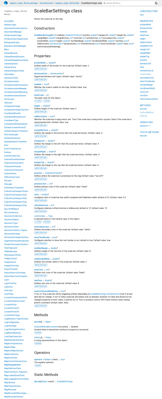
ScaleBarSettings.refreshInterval (105, 294)
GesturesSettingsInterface (16, 237)
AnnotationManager (13, 32)
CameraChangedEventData (16, 60)
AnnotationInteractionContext (17, 28)
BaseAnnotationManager (15, 46)
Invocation (53, 327)
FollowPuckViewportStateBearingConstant (23, 198)
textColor (38, 269)
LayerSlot (8, 287)
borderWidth (40, 63)
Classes (9, 21)
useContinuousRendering (46, 291)
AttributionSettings (13, 35)
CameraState (10, 67)
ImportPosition (11, 269)
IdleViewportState (12, 255)
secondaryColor (41, 227)
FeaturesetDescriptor (14, 163)
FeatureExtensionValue (14, 159)
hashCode (39, 95)
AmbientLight (10, 25)
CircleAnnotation (11, 81)
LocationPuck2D (11, 308)
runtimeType (39, 216)
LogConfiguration (11, 322)
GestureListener (11, 226)
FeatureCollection (12, 156)
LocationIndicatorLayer (14, 301)
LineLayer (8, 290)
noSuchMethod (41, 327)
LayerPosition (10, 283)
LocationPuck (10, 304)
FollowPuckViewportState (16, 191)
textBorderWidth (42, 259)
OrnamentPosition (73, 35)
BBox (6, 49)
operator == (39, 359)
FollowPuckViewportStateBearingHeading (23, 205)
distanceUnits (40, 73)
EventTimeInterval (12, 149)
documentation (46, 3)
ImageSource (10, 262)
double (94, 35)
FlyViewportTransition (14, 187)
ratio (36, 194)
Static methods (149, 132)
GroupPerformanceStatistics (17, 244)
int (71, 38)
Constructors (149, 11)
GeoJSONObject (11, 209)
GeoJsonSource (11, 212)
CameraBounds (10, 53)
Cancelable (9, 74)
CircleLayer (9, 99)
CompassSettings (12, 106)
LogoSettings (10, 326)
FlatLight (8, 184)
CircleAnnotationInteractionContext (20, 85)
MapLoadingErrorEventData (16, 379)
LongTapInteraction (13, 336)
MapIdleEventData (12, 368)
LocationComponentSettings (17, 297)
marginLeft (39, 141)
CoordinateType (11, 120)
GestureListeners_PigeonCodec (18, 230)
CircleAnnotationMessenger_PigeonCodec (23, 92)
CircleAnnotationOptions (15, 95)
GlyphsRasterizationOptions (16, 241)
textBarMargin (41, 248)
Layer (6, 280)
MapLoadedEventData (14, 375)
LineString (8, 294)
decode (37, 381)
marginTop (39, 162)
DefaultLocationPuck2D (15, 127)
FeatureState (10, 173)
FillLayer (8, 180)
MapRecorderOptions (13, 396)
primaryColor (40, 184)
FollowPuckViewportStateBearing (19, 195)
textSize (38, 280)
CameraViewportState (14, 71)
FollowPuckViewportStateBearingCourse (22, 202)
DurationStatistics (12, 138)
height (37, 106)
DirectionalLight (11, 134)
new (142, 15)
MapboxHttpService (13, 343)
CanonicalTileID (11, 78)
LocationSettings (12, 315)
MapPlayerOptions (12, 386)
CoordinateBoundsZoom (15, 117)
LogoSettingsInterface (14, 329)
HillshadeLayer (10, 251)
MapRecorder (10, 389)
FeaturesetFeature (12, 166)
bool (54, 35)
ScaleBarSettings (42, 35)
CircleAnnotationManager (15, 88)
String (48, 337)
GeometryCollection (13, 216)
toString (37, 337)
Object (48, 322)
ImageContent (10, 258)
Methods (145, 105)
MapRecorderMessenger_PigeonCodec (21, 393)
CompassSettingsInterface (16, 110)
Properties (146, 21)
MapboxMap (9, 347)
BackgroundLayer (12, 42)
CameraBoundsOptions (14, 56)
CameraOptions (11, 63)
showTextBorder (42, 237)
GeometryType (11, 223)
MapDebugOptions (12, 365)
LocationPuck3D (11, 311)
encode (37, 322)
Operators (146, 122)
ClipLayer (8, 102)
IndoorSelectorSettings (14, 272)
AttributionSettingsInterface (17, 39)
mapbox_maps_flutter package (24, 3)
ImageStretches (11, 265)
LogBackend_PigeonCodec (16, 319)
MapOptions (9, 382)
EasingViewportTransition (15, 141)
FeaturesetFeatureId (13, 170)
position (38, 173)
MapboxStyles (10, 357)
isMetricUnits (40, 116)
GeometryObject (11, 219)
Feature (7, 152)
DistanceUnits (56, 44)
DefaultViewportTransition (16, 131)
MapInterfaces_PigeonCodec (17, 372)
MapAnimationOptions (14, 340)
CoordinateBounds (12, 113)
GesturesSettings (12, 234)
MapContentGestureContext (17, 361)
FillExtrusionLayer (12, 177)
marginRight (40, 151)
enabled (37, 84)
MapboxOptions (11, 354)
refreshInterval (41, 205)
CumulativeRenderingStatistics (18, 124)
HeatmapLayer (10, 248)
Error (6, 145)
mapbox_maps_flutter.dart (67, 3)
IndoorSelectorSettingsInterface (19, 276)
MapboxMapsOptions (13, 350)
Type (50, 216)
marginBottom (41, 130)
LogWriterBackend (12, 333)
